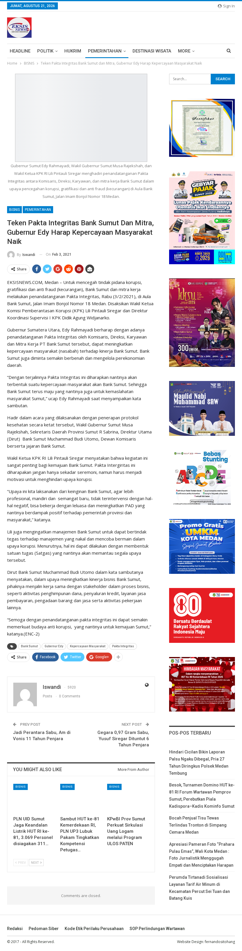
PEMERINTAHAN (105, 51)
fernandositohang (220, 941)
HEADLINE (20, 51)
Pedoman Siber (44, 928)
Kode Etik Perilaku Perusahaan (94, 928)
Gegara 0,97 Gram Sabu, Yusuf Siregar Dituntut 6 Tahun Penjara (123, 739)
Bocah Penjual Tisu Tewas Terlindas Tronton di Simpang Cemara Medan (198, 825)
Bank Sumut (29, 646)
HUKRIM (72, 51)
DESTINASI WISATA (152, 51)
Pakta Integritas (123, 646)
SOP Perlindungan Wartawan (157, 928)
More (184, 51)
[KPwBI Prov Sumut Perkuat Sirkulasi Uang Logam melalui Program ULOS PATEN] (128, 798)
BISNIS (14, 210)
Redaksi (15, 928)
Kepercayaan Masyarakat (87, 646)
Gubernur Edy (54, 646)
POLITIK (45, 51)
